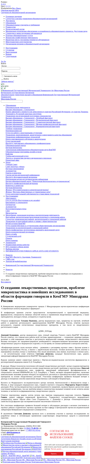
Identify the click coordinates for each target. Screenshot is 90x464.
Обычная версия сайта (10, 10)
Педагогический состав (15, 29)
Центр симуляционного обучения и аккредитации (26, 139)
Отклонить (75, 454)
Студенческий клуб (13, 236)
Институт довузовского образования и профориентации (28, 143)
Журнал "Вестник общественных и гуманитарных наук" (28, 192)
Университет (11, 243)
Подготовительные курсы (16, 209)
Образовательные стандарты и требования (23, 25)
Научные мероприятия (15, 169)
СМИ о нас (10, 259)
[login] (2, 79)
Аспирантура (11, 171)
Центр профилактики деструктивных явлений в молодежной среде (33, 230)
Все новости (6, 282)
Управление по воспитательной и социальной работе (27, 228)
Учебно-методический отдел (17, 156)
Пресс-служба (11, 234)
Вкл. (14, 8)
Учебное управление (14, 129)
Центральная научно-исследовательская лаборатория (27, 179)
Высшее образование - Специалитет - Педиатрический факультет (32, 120)
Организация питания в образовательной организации (27, 44)
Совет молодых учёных (15, 167)
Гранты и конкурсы (13, 173)
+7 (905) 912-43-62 (33, 430)
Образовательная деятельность (18, 107)
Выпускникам (11, 52)
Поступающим (11, 48)
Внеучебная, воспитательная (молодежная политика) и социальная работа (35, 217)
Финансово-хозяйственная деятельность (22, 38)
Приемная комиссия (14, 131)
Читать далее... (57, 449)
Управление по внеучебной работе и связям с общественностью (31, 221)
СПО (8, 211)
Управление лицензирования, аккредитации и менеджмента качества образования (39, 135)
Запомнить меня (10, 76)
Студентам (10, 50)
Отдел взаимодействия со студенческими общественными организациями (35, 226)
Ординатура (10, 205)
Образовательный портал (16, 145)
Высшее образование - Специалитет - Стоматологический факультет (33, 122)
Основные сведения (14, 16)
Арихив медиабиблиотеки (16, 261)
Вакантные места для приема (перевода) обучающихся (27, 40)
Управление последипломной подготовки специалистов (28, 116)
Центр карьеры (12, 240)
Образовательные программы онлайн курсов (24, 152)
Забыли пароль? (7, 81)
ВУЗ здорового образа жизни (17, 247)
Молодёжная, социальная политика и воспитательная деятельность (32, 215)
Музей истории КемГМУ (16, 224)
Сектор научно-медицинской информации (23, 175)
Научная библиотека (14, 148)
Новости (9, 255)
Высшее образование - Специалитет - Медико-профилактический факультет (36, 124)
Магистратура (11, 213)
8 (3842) (31, 428)
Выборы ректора (12, 249)
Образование (11, 23)
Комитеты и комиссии (14, 186)
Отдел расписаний (13, 141)
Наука (8, 162)
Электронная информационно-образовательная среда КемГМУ (31, 150)
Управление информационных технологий (23, 137)
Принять (54, 454)
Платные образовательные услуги (19, 35)
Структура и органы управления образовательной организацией (31, 19)
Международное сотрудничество (19, 42)
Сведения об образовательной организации (18, 12)
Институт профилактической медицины (22, 183)
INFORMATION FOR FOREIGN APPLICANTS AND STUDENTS (32, 251)
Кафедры (9, 154)
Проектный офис (12, 160)
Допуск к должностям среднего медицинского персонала (28, 158)
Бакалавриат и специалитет (17, 202)
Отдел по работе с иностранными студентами (24, 133)
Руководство (11, 27)
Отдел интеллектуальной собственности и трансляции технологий (32, 194)
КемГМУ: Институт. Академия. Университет (23, 257)
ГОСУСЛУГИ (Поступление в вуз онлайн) (23, 200)
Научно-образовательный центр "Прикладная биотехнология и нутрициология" (38, 181)
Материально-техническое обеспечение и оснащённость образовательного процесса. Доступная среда (46, 31)
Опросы (9, 238)
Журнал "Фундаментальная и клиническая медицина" (27, 190)
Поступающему (12, 196)
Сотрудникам (11, 56)
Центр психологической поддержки (20, 232)
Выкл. (18, 8)
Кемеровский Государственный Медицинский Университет (30, 265)
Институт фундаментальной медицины (21, 177)
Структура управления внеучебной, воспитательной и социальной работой (36, 219)
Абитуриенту (11, 198)
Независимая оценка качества (17, 245)
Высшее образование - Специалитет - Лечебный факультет (29, 118)
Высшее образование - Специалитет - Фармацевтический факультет (33, 126)
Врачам (8, 54)
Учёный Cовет (11, 164)
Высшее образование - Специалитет (20, 110)
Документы (10, 21)
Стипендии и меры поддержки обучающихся (24, 33)
